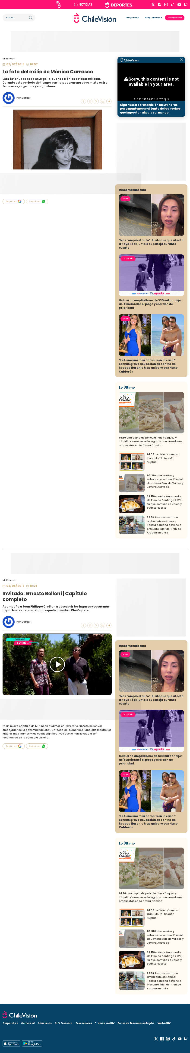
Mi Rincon (9, 58)
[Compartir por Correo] (108, 101)
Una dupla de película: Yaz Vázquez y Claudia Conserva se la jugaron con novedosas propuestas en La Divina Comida (150, 441)
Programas (132, 17)
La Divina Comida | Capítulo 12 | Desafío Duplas (163, 458)
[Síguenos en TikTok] (172, 4)
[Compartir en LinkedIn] (102, 101)
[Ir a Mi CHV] (58, 4)
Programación (153, 17)
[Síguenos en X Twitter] (153, 4)
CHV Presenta (63, 1023)
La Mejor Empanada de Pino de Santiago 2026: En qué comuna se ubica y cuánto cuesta (164, 502)
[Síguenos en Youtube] (179, 4)
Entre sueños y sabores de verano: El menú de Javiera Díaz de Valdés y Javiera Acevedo (165, 481)
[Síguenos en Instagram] (166, 4)
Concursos (45, 1023)
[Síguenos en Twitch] (185, 4)
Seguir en (11, 201)
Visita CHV (164, 1023)
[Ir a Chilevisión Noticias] (83, 4)
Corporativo (10, 1023)
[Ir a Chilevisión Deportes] (119, 4)
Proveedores (84, 1023)
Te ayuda (128, 258)
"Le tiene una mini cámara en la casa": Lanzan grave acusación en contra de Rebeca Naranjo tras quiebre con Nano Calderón (148, 365)
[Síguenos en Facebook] (159, 4)
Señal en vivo (175, 17)
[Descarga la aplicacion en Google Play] (11, 1043)
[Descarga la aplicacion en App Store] (32, 1043)
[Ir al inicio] (95, 18)
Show (125, 198)
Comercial (28, 1023)
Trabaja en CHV (104, 1023)
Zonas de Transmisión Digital (135, 1023)
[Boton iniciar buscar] (30, 18)
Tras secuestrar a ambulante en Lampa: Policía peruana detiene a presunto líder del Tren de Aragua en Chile (164, 525)
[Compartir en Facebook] (83, 101)
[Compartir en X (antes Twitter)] (96, 101)
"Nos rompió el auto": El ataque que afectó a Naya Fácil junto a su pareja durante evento (151, 244)
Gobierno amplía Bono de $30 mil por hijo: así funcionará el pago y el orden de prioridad (150, 304)
